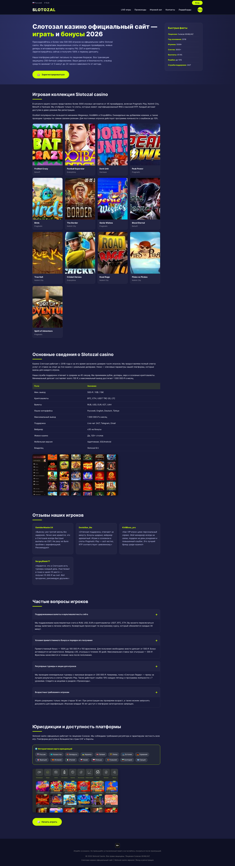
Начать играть (47, 821)
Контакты (170, 9)
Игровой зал (156, 9)
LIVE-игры (126, 9)
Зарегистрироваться (51, 74)
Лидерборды (185, 9)
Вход (197, 3)
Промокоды (140, 9)
